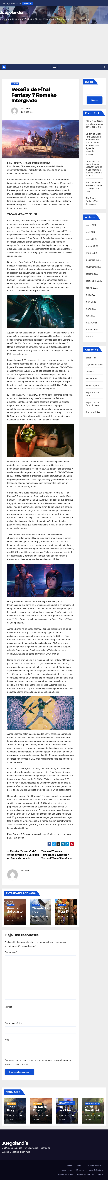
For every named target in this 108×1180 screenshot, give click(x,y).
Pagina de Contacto (95, 1170)
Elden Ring (91, 358)
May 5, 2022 (65, 1115)
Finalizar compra (66, 1170)
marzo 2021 (91, 323)
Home (69, 1165)
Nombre (9, 1007)
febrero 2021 (92, 330)
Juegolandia (11, 12)
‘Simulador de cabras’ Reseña (40, 913)
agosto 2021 (92, 288)
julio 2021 (90, 295)
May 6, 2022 (13, 1115)
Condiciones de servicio (94, 1165)
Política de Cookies (65, 1174)
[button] (104, 67)
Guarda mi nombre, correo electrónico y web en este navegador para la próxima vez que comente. (38, 1062)
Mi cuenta (80, 1170)
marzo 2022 (91, 239)
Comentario (11, 952)
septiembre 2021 (94, 281)
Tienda (100, 1174)
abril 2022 (90, 232)
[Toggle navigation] (54, 67)
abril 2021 (90, 316)
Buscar (89, 82)
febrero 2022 (92, 246)
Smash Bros (91, 379)
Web (7, 1040)
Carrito (78, 1165)
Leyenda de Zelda (94, 365)
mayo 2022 (91, 225)
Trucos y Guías (93, 412)
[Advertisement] (54, 44)
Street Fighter (92, 386)
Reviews (15, 83)
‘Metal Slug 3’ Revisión (64, 911)
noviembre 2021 (93, 267)
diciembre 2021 (93, 260)
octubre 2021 (92, 274)
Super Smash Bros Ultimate (66, 1103)
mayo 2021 (91, 309)
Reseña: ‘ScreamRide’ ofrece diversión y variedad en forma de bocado (23, 855)
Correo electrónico (14, 1023)
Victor (27, 109)
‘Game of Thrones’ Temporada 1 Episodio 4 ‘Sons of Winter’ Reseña (55, 855)
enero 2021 (91, 337)
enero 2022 (91, 253)
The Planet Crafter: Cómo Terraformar (92, 201)
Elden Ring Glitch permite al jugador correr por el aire (94, 124)
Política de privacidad (85, 1174)
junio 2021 (91, 302)
